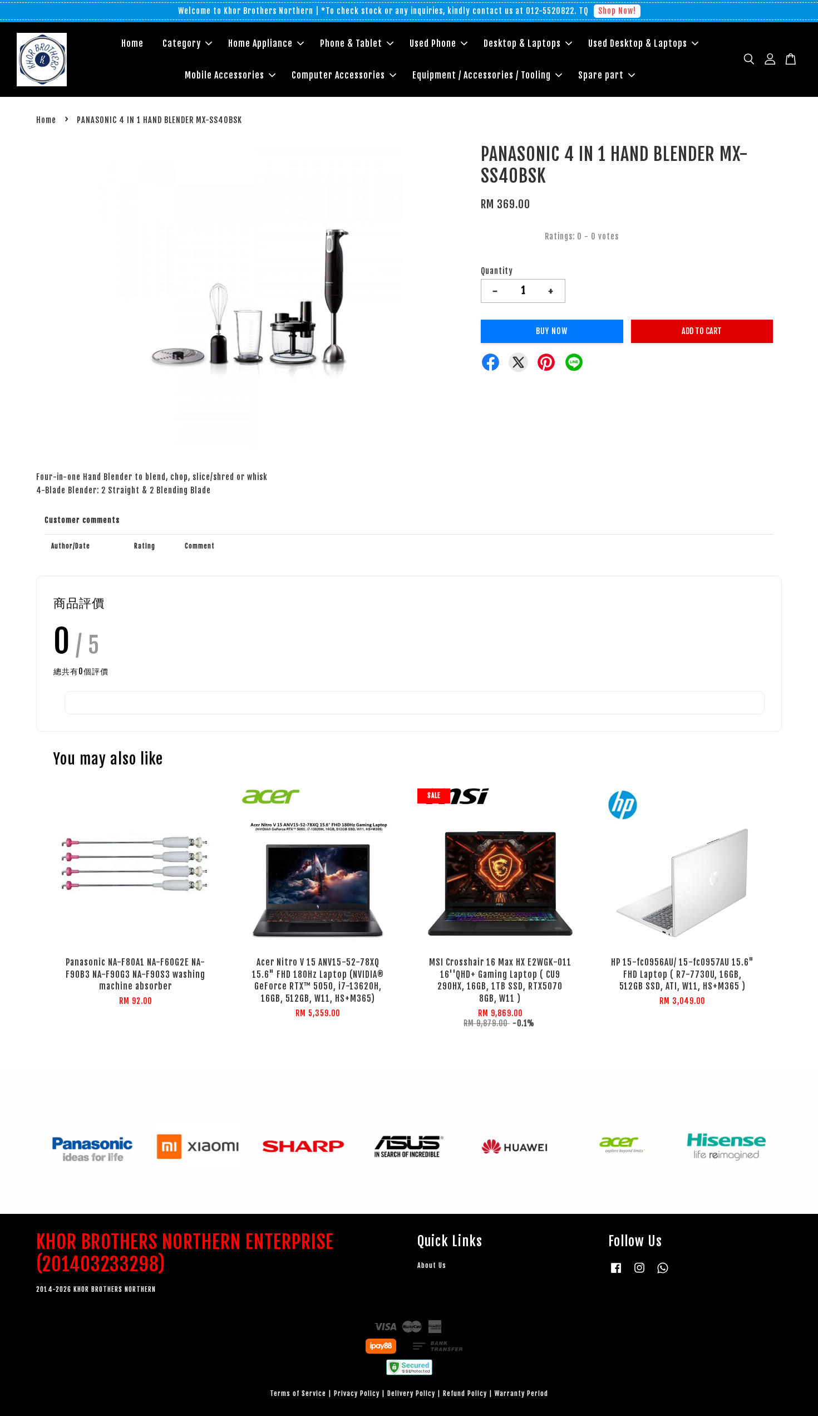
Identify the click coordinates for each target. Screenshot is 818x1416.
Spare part (601, 75)
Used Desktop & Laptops (637, 43)
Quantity (497, 271)
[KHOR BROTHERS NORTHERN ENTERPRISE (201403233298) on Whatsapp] (663, 1273)
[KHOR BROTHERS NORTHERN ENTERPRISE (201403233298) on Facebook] (616, 1273)
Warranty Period (521, 1393)
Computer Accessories (338, 75)
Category (181, 43)
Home (132, 43)
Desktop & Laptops (522, 43)
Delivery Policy (411, 1393)
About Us (431, 1265)
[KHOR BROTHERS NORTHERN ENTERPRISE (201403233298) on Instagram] (639, 1273)
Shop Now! (617, 11)
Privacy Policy (357, 1393)
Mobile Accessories (224, 75)
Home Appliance (260, 43)
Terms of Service (298, 1393)
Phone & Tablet (351, 43)
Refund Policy (465, 1393)
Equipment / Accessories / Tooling (481, 75)
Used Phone (433, 43)
